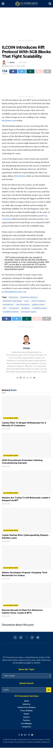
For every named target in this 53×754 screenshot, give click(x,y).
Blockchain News (11, 418)
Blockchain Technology (12, 301)
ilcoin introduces (38, 301)
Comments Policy (20, 742)
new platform (8, 304)
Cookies (11, 742)
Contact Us (26, 727)
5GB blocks (13, 297)
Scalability (26, 308)
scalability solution (10, 312)
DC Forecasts (12, 739)
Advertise (26, 704)
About (26, 701)
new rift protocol (22, 304)
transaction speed (28, 312)
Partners (26, 720)
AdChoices (46, 742)
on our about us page (22, 663)
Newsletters (38, 742)
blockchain (21, 176)
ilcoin (26, 301)
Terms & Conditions (38, 739)
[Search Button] (48, 689)
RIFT (5, 308)
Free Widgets (26, 723)
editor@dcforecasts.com (15, 291)
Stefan (12, 62)
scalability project (40, 308)
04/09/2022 (6, 429)
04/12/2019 (23, 62)
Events (26, 714)
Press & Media (26, 711)
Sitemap (30, 742)
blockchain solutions (29, 297)
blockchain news (9, 120)
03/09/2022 (6, 541)
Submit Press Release (26, 707)
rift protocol (14, 308)
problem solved (38, 304)
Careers (26, 717)
